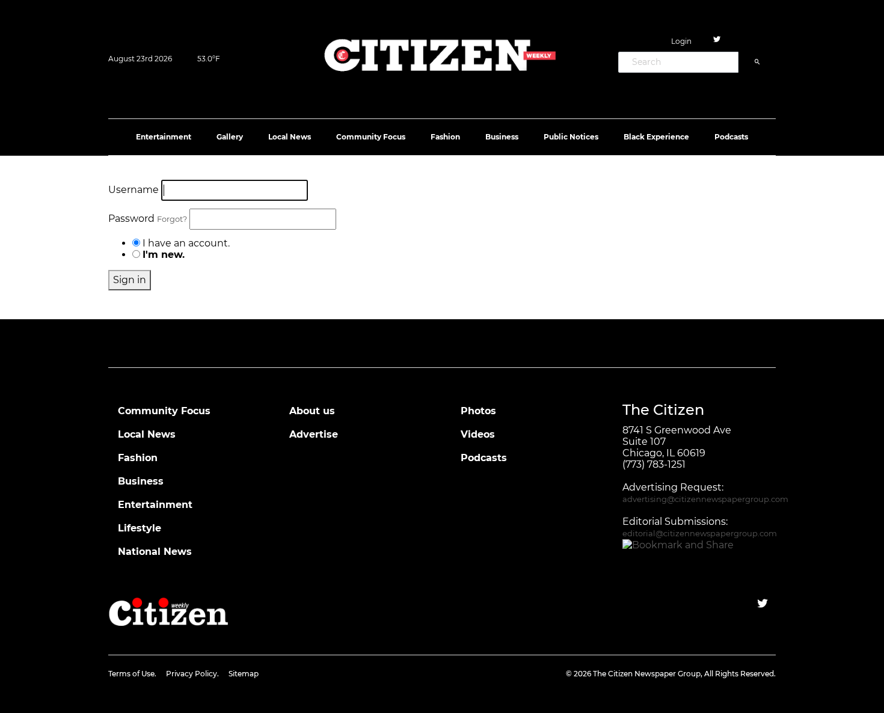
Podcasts (731, 136)
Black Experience (656, 136)
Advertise (313, 434)
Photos (478, 411)
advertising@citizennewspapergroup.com (705, 499)
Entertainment (163, 136)
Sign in (129, 280)
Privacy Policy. (192, 673)
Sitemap (244, 673)
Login (681, 41)
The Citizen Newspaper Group (647, 673)
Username (133, 189)
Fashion (445, 136)
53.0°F (208, 58)
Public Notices (571, 136)
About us (312, 411)
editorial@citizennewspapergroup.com (699, 533)
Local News (289, 136)
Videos (478, 434)
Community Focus (370, 136)
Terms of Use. (132, 673)
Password (147, 218)
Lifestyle (139, 528)
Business (501, 136)
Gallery (229, 136)
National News (155, 551)
